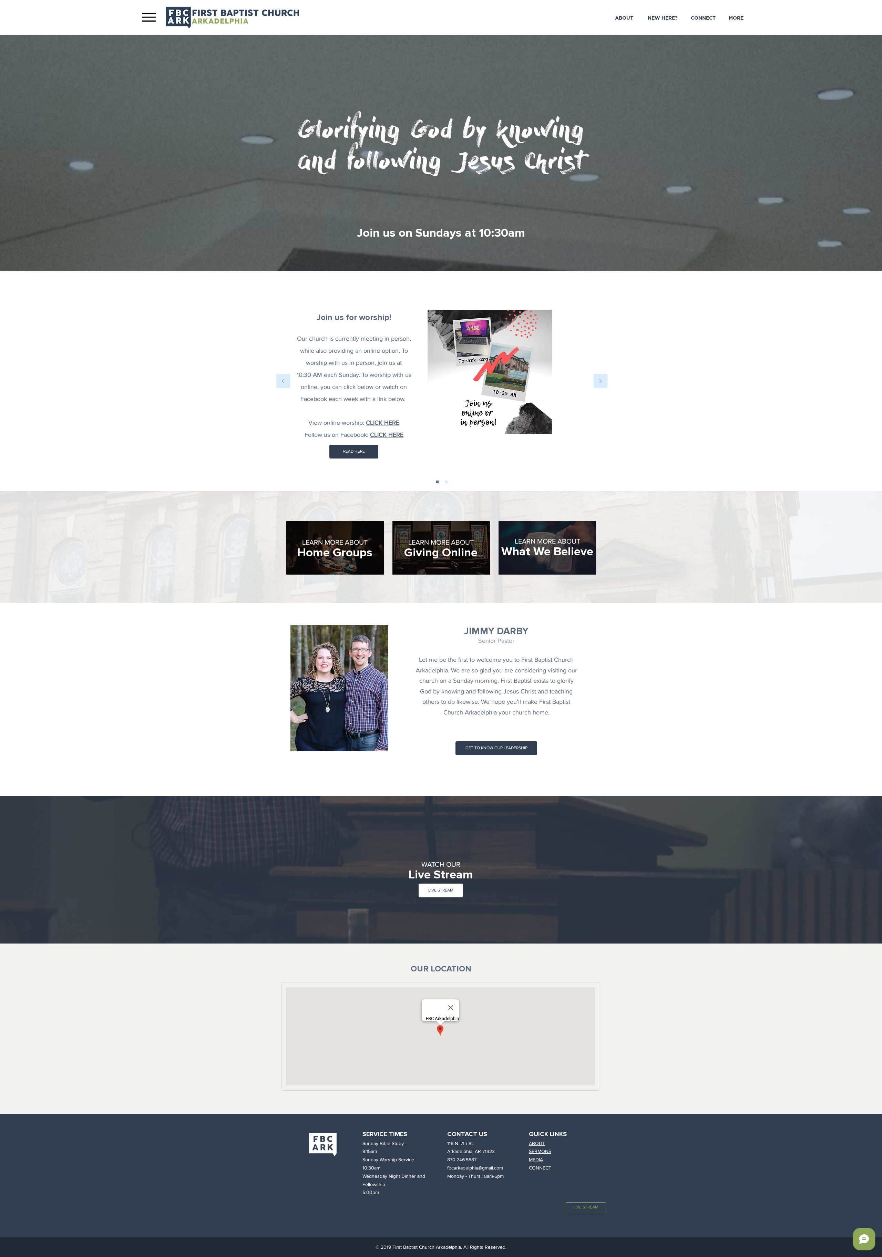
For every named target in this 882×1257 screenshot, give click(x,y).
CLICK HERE (386, 435)
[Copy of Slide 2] (446, 482)
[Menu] (148, 17)
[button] (736, 18)
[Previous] (283, 381)
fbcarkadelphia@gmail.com (475, 1168)
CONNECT (540, 1168)
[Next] (600, 381)
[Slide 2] (437, 482)
